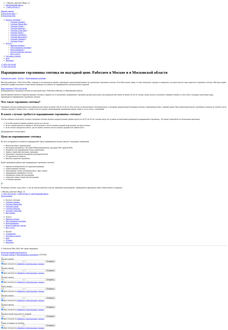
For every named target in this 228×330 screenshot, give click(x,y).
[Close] (2, 257)
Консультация (6, 88)
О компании (11, 234)
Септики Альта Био (14, 211)
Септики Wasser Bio (14, 204)
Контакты (10, 60)
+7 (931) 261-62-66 (8, 64)
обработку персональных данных (30, 264)
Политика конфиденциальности (14, 253)
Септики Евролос (13, 209)
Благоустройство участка (16, 225)
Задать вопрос (6, 196)
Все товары (10, 213)
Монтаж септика (12, 219)
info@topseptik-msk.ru (14, 5)
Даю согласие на (23, 264)
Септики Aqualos (13, 202)
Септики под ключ (8, 78)
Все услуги (10, 228)
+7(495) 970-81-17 (13, 7)
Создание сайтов (8, 255)
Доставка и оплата (13, 56)
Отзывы (9, 240)
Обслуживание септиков (36, 78)
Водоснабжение (12, 223)
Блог (8, 58)
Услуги (21, 78)
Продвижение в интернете (28, 255)
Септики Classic (12, 206)
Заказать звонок (7, 11)
